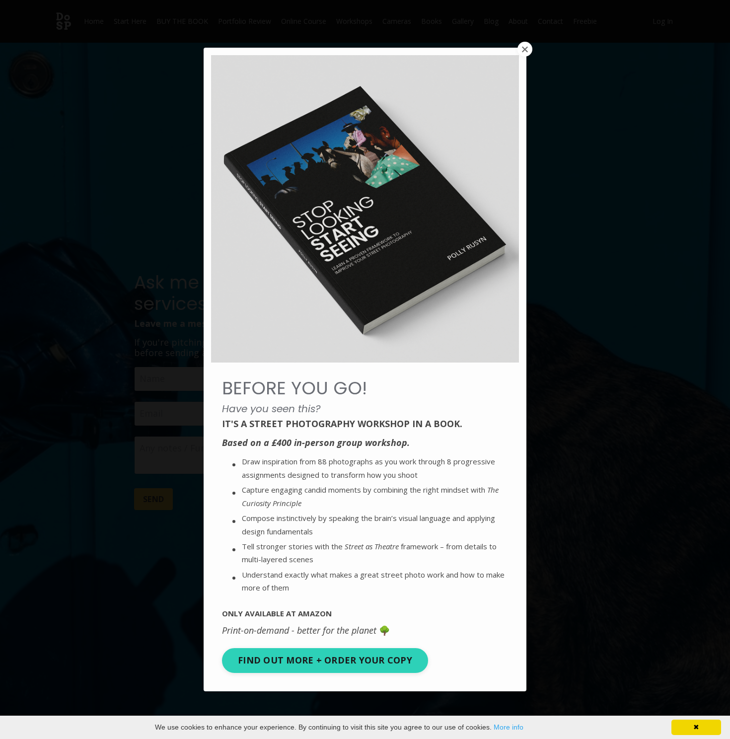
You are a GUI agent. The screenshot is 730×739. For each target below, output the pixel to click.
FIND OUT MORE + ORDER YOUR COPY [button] (325, 660)
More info (508, 727)
